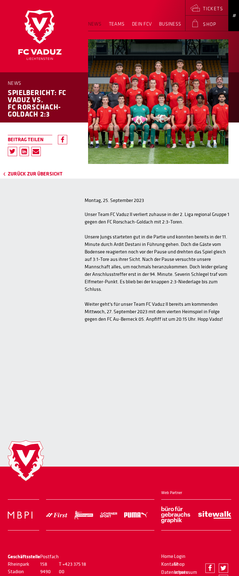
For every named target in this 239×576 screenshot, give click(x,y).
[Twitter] (12, 151)
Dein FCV (142, 24)
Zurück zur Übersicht (35, 174)
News (94, 24)
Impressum (185, 572)
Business (170, 24)
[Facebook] (62, 139)
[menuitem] (96, 26)
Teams (116, 24)
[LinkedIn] (24, 151)
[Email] (36, 151)
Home (167, 556)
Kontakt (169, 564)
